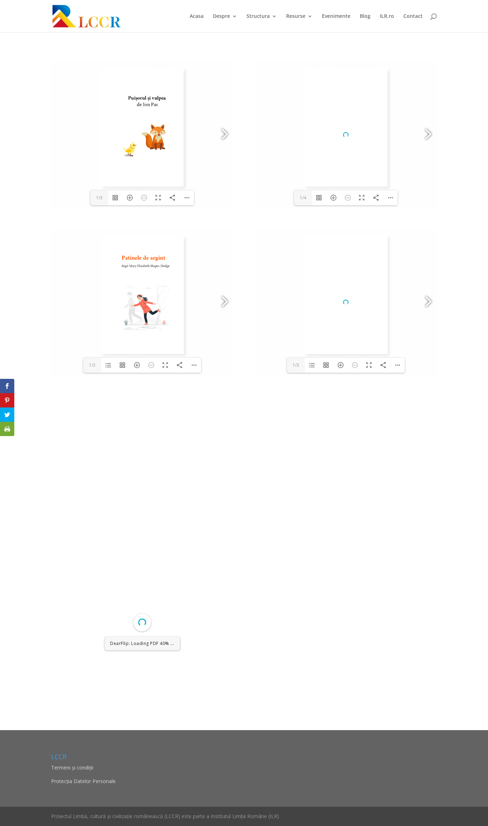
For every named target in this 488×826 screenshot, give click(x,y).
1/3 (99, 198)
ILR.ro (387, 16)
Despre (221, 16)
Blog (365, 16)
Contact (413, 16)
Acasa (197, 16)
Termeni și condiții (72, 767)
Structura (258, 16)
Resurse (295, 16)
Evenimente (336, 16)
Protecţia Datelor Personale (83, 781)
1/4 (303, 198)
